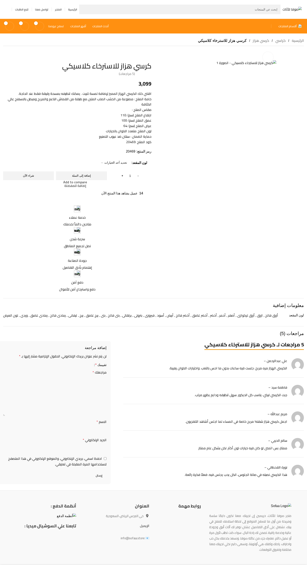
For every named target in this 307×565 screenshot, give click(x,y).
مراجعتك (100, 372)
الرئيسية (297, 40)
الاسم (101, 422)
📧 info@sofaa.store (135, 538)
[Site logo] (292, 9)
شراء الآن (28, 175)
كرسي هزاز (260, 40)
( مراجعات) (127, 74)
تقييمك (101, 365)
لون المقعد (139, 162)
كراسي (280, 40)
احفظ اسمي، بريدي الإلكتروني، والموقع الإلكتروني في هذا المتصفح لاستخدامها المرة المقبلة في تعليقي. (57, 461)
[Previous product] (15, 53)
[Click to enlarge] (268, 57)
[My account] (7, 9)
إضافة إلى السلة (81, 175)
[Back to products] (10, 53)
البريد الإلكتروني (95, 440)
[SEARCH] (84, 9)
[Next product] (5, 53)
